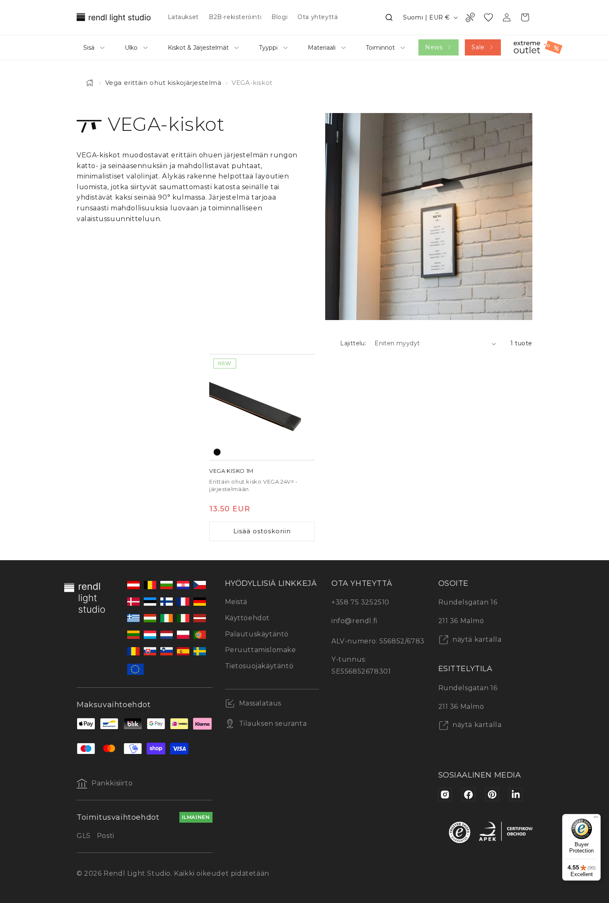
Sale (477, 47)
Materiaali (322, 47)
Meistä (236, 602)
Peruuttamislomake (260, 650)
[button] (389, 17)
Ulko (131, 47)
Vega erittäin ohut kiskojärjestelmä (163, 83)
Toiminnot (380, 47)
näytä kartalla (476, 639)
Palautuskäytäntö (257, 634)
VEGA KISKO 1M (231, 470)
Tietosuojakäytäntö (259, 666)
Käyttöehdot (247, 618)
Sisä (88, 47)
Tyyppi (268, 47)
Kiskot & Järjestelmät (198, 47)
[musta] (217, 452)
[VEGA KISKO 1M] (262, 407)
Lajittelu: (353, 343)
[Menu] (596, 819)
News (433, 47)
